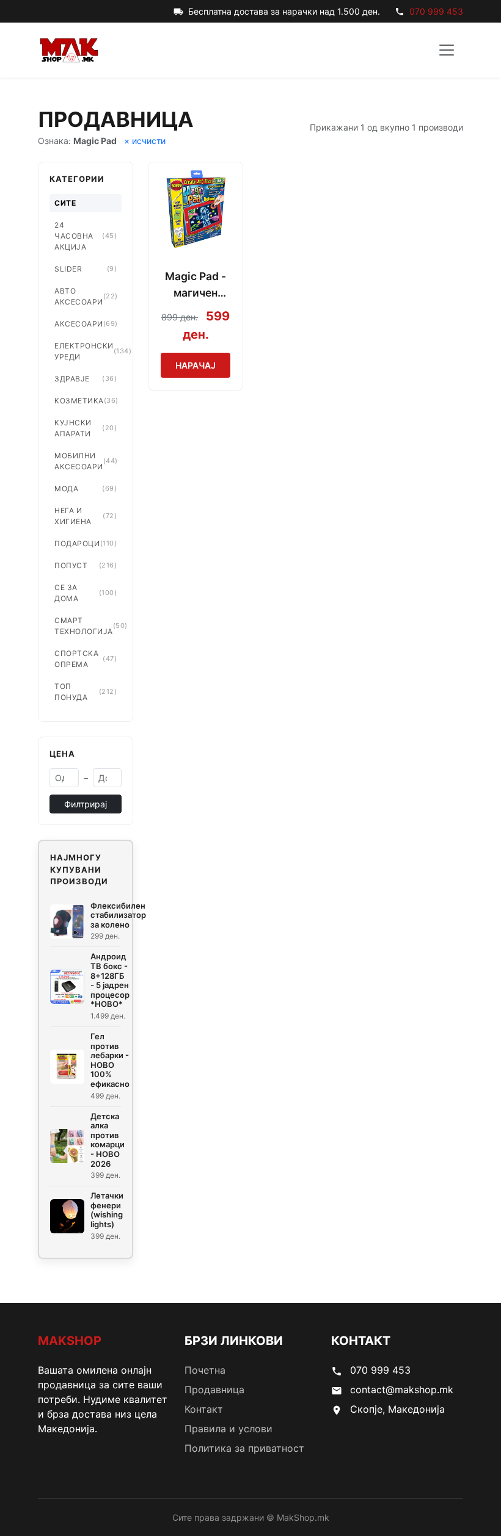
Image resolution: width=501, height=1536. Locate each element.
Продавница (214, 1389)
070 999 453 (436, 11)
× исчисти (145, 140)
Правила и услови (228, 1428)
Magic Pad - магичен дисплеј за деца (195, 285)
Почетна (205, 1370)
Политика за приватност (244, 1448)
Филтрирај (85, 804)
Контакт (204, 1409)
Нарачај (195, 365)
